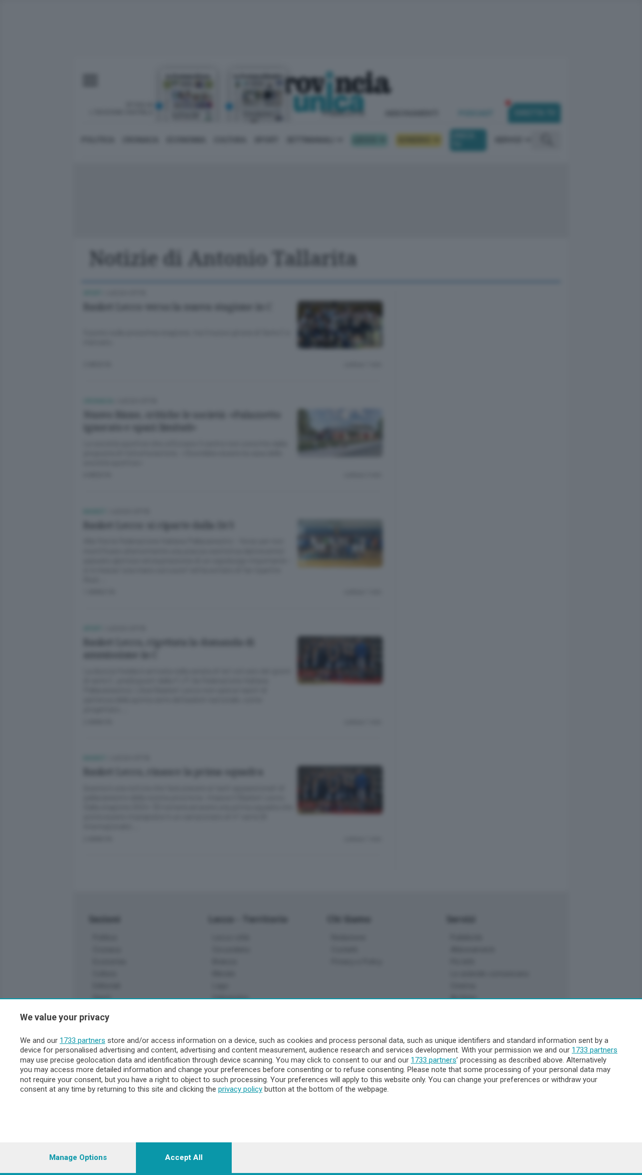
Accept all (184, 1157)
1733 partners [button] (82, 1040)
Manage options (78, 1157)
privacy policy (240, 1089)
